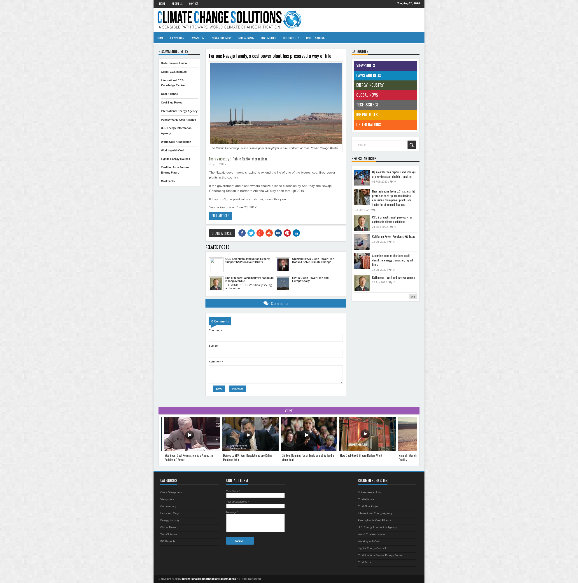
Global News (246, 37)
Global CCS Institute (174, 71)
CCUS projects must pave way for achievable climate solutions (392, 219)
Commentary (168, 506)
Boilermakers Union (174, 63)
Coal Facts (168, 181)
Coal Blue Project (172, 102)
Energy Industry (221, 37)
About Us (177, 3)
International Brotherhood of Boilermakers (209, 579)
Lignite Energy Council (175, 159)
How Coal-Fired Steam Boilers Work (361, 455)
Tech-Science (269, 37)
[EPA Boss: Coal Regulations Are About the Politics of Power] (192, 450)
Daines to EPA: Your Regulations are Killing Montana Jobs (248, 457)
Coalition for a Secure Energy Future (380, 555)
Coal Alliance (169, 94)
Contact (193, 3)
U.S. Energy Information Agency (377, 527)
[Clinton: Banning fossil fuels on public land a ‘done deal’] (309, 450)
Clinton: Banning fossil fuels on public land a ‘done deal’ (308, 457)
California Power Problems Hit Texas (393, 236)
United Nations (315, 37)
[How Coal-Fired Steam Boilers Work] (367, 450)
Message (232, 512)
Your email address (237, 501)
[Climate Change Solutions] (289, 19)
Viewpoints (177, 37)
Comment (216, 361)
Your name (216, 330)
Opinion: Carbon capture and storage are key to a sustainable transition (394, 174)
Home (162, 3)
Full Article (220, 216)
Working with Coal (172, 150)
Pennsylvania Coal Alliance (178, 119)
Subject (213, 345)
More (413, 296)
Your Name (233, 491)
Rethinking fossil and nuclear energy (393, 277)
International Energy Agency (179, 111)
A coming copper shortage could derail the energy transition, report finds (392, 260)
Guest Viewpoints (171, 492)
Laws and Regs (368, 75)
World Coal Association (176, 141)
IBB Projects (291, 37)
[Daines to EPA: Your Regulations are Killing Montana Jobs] (250, 450)
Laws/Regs (197, 37)
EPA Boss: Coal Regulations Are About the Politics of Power (189, 457)
